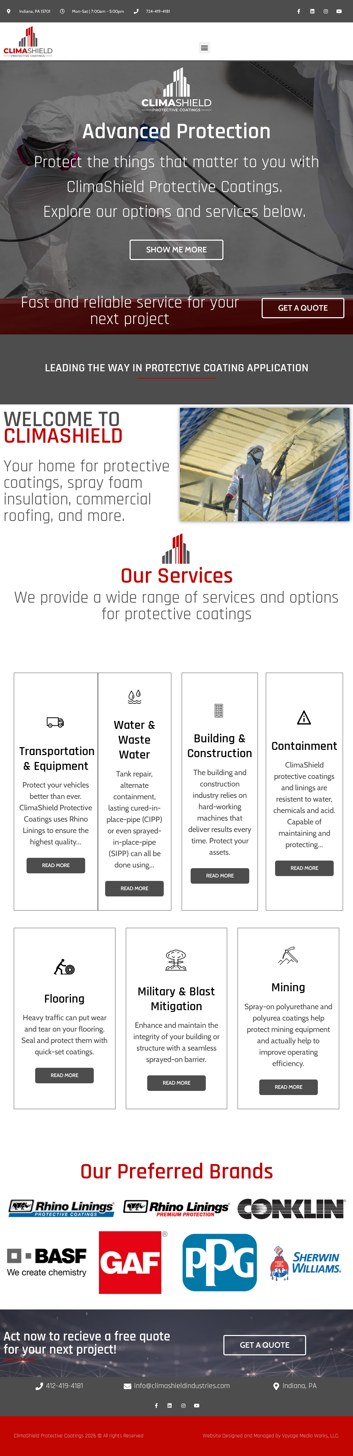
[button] (204, 47)
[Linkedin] (312, 11)
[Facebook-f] (298, 11)
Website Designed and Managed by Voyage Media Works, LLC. (271, 1435)
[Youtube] (339, 11)
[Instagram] (326, 11)
